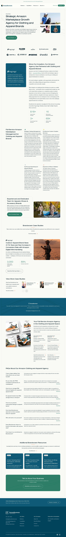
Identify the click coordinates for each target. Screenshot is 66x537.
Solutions (22, 519)
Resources (22, 525)
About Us (36, 519)
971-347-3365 (9, 516)
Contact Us (36, 525)
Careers (35, 523)
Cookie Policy (25, 534)
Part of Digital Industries (30, 534)
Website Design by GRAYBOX (40, 534)
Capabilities (22, 521)
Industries (22, 523)
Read (58, 383)
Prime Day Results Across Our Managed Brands (33, 1)
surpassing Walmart (37, 73)
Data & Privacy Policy (19, 534)
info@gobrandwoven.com (11, 519)
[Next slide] (26, 291)
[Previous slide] (23, 291)
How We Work (37, 521)
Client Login (55, 5)
